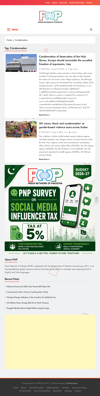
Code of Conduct (36, 387)
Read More (43, 115)
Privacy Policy (25, 390)
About (54, 2)
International (13, 69)
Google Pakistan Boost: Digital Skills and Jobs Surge (28, 308)
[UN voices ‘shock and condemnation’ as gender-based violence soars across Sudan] (21, 129)
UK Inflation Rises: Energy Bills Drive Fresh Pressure (28, 302)
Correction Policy (79, 387)
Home (47, 2)
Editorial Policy (52, 387)
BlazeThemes (72, 383)
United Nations (14, 135)
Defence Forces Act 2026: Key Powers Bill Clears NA (28, 286)
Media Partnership (76, 2)
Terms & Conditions (42, 390)
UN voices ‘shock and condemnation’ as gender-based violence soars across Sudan (63, 125)
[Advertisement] (50, 342)
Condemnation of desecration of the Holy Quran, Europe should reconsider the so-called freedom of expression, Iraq (65, 60)
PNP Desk (45, 69)
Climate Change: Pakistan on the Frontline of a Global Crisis (31, 297)
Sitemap (68, 390)
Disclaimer (57, 390)
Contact (89, 2)
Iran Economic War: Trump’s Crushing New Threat (27, 292)
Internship (63, 2)
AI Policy (65, 387)
